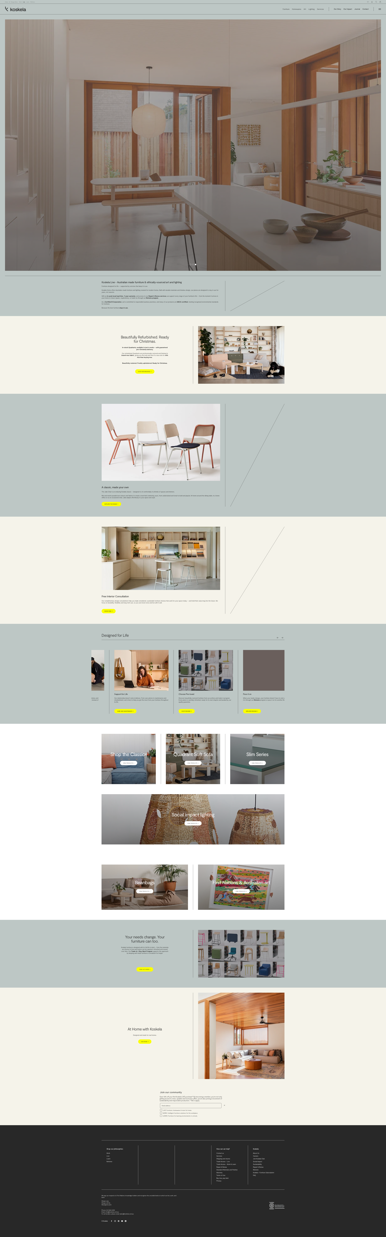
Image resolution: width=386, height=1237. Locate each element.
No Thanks (173, 633)
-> (189, 619)
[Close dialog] (229, 599)
